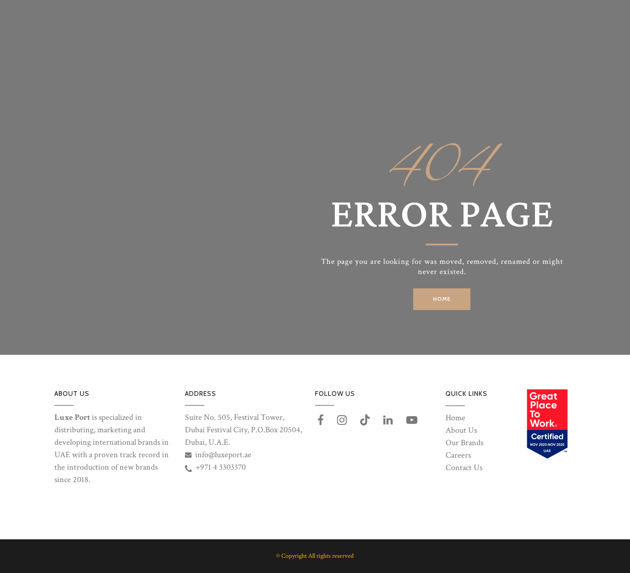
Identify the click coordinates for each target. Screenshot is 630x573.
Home (455, 417)
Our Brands (464, 442)
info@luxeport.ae (223, 454)
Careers (458, 455)
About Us (461, 430)
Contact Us (464, 467)
